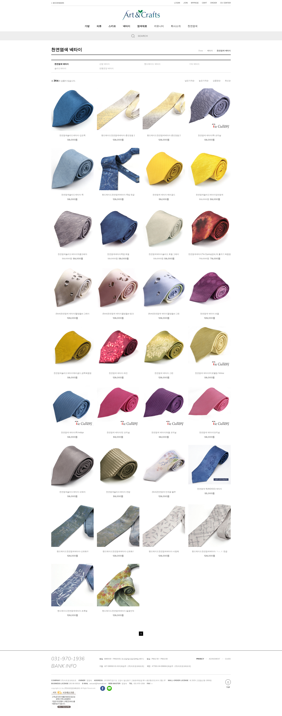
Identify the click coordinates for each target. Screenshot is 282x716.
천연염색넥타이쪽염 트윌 (118, 254)
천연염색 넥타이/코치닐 (209, 432)
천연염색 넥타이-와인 (118, 373)
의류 (99, 26)
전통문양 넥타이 (106, 68)
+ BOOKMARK (57, 3)
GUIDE (228, 659)
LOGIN (177, 3)
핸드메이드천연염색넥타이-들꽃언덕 (118, 611)
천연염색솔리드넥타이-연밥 (118, 492)
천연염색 (192, 26)
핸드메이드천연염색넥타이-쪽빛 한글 (118, 195)
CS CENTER (225, 3)
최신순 (228, 81)
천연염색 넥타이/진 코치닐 (118, 432)
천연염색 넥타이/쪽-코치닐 (209, 135)
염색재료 (142, 26)
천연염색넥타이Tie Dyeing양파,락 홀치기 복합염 (209, 254)
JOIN (185, 3)
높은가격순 (204, 81)
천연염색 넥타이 (224, 51)
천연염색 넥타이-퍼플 (209, 314)
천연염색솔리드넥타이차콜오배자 (72, 254)
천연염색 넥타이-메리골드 (164, 195)
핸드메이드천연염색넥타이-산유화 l (118, 551)
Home (200, 51)
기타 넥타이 (194, 64)
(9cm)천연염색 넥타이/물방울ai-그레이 (72, 314)
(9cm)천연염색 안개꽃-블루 (164, 492)
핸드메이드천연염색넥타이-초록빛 (72, 611)
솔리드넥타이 (60, 68)
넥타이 (126, 26)
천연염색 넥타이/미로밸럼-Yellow (209, 373)
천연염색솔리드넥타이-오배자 (72, 492)
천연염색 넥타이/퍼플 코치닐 (163, 432)
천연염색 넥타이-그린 (164, 373)
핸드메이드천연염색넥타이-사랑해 (164, 551)
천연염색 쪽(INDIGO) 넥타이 (209, 489)
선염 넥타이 (104, 64)
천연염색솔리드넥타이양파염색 (209, 195)
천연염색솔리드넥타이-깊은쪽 (72, 135)
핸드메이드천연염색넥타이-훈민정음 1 (118, 135)
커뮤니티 (159, 26)
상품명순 (217, 81)
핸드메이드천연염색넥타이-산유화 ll (72, 551)
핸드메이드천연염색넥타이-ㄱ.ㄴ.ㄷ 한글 (209, 551)
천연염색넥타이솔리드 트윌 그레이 (164, 254)
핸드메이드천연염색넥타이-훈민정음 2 (164, 135)
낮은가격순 (190, 81)
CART (204, 3)
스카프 (112, 26)
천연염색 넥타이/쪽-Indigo (72, 432)
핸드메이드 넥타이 (152, 64)
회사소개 (176, 26)
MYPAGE (195, 3)
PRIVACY (200, 659)
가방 (87, 26)
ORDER (213, 3)
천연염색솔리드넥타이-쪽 (72, 195)
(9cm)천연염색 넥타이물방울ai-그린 (164, 314)
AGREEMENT (214, 659)
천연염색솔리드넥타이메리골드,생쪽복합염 (72, 373)
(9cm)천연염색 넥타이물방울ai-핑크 (118, 314)
